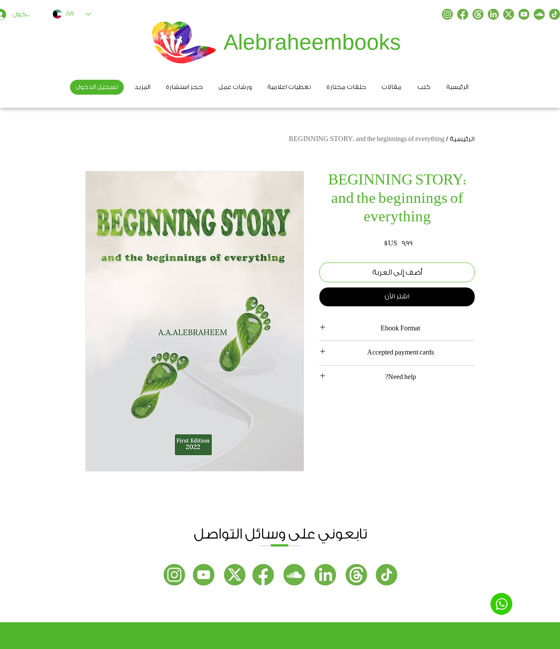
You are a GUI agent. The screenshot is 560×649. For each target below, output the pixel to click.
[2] (462, 14)
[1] (447, 14)
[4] (539, 14)
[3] (523, 14)
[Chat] (501, 604)
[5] (508, 14)
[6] (493, 14)
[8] (554, 14)
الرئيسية (462, 139)
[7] (477, 14)
